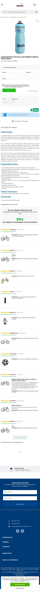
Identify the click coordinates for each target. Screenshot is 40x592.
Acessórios (13, 17)
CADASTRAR (20, 504)
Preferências (20, 588)
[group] (20, 469)
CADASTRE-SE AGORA (19, 483)
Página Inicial (5, 17)
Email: (4, 78)
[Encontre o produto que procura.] (36, 12)
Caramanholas (22, 17)
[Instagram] (22, 532)
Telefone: (28, 72)
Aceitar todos (20, 584)
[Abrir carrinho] (35, 4)
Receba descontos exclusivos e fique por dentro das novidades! (20, 485)
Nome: (4, 72)
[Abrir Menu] (2, 4)
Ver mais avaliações (20, 437)
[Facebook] (17, 532)
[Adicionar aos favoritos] (37, 21)
